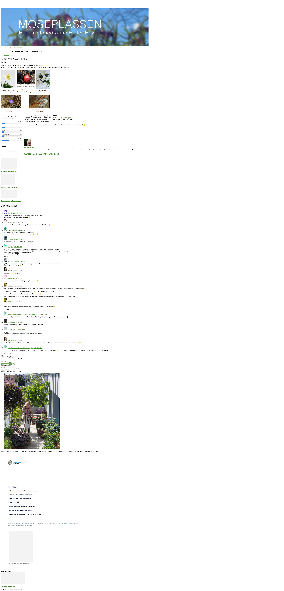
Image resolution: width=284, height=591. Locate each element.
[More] (50, 133)
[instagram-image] (10, 468)
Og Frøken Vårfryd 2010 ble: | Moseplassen (19, 348)
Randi (9, 222)
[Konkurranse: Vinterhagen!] (8, 184)
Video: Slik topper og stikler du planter (20, 494)
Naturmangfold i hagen (8, 587)
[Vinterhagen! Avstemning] (9, 168)
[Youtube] (16, 529)
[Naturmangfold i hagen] (13, 583)
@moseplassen (17, 462)
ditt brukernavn (18, 358)
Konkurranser (6, 55)
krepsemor (10, 239)
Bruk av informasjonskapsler (8, 364)
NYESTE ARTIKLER (51, 153)
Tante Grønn (11, 261)
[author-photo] (27, 146)
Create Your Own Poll (11, 151)
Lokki (9, 247)
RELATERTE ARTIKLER (33, 153)
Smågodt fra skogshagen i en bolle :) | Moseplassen (21, 314)
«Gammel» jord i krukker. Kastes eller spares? (23, 490)
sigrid (9, 213)
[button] (11, 47)
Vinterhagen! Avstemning (8, 171)
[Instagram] (12, 529)
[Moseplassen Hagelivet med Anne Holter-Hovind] (142, 27)
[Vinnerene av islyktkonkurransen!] (9, 198)
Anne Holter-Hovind (29, 147)
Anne (9, 270)
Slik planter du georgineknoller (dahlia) (20, 510)
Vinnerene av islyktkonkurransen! (11, 201)
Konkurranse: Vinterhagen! (9, 187)
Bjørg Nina (10, 329)
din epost (16, 368)
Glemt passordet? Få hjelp (7, 363)
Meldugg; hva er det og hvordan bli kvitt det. (22, 506)
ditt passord (17, 360)
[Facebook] (9, 529)
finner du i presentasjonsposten (62, 118)
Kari (9, 286)
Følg (25, 462)
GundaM (10, 322)
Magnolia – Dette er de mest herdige (20, 498)
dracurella (10, 230)
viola (9, 278)
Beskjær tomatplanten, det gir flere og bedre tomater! (25, 514)
